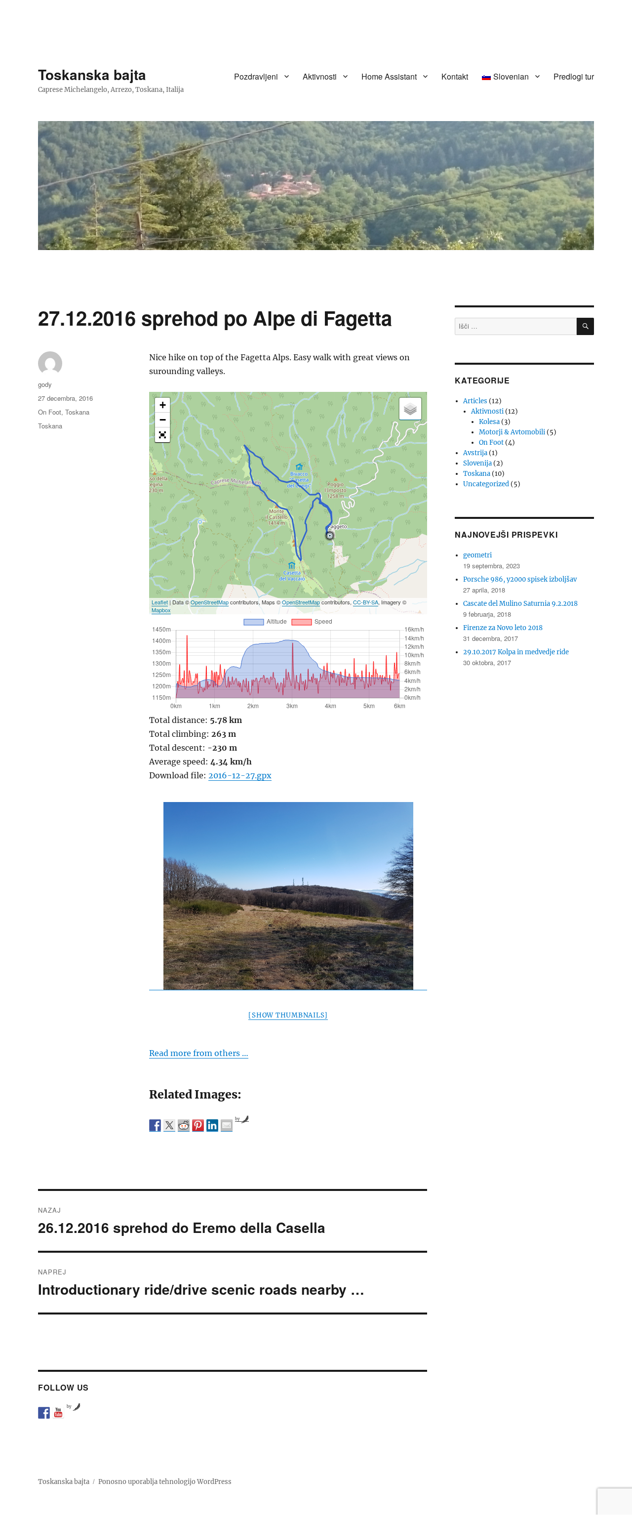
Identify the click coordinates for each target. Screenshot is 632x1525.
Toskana (77, 412)
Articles (475, 401)
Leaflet (160, 602)
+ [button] (162, 405)
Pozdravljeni (256, 76)
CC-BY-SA (365, 602)
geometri (477, 555)
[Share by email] (227, 1125)
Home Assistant (389, 76)
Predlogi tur (573, 76)
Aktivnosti (320, 76)
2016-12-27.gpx (240, 775)
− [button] (162, 420)
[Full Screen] (162, 434)
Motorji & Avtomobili (512, 432)
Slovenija (477, 463)
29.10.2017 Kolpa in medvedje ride (516, 652)
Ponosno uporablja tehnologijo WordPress (165, 1482)
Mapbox (161, 610)
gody (45, 384)
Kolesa (489, 422)
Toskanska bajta (92, 74)
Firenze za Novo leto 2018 (503, 628)
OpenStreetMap (210, 602)
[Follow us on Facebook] (44, 1413)
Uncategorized (486, 484)
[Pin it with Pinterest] (198, 1125)
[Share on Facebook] (155, 1125)
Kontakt (454, 76)
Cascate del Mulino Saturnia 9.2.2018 (520, 603)
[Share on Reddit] (184, 1125)
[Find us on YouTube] (58, 1413)
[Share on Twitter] (169, 1125)
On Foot (49, 412)
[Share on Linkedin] (212, 1125)
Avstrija (475, 453)
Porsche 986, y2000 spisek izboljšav (520, 579)
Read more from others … (198, 1053)
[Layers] (410, 409)
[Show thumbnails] (288, 1015)
